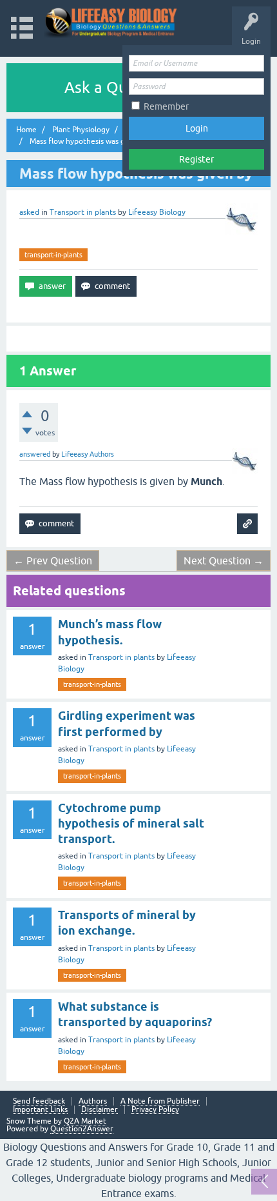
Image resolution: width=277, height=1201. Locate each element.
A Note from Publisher (160, 1101)
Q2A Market (85, 1121)
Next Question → (223, 560)
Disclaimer (99, 1110)
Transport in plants (83, 212)
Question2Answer (81, 1128)
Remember (166, 106)
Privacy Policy (155, 1110)
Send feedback (39, 1101)
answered (34, 454)
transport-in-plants (53, 255)
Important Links (40, 1110)
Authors (93, 1101)
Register (196, 159)
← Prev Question (53, 560)
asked (29, 212)
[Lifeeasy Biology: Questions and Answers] (111, 22)
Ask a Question (117, 87)
